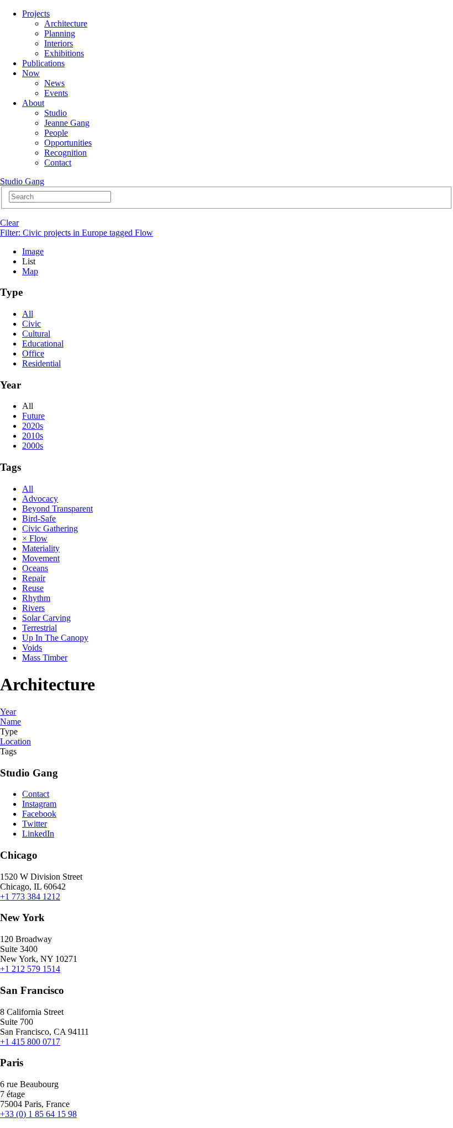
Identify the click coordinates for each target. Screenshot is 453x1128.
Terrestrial (39, 627)
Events (56, 93)
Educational (43, 343)
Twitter (34, 823)
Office (33, 353)
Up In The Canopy (55, 637)
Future (33, 416)
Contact (57, 162)
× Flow (35, 538)
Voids (32, 647)
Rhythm (36, 598)
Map (30, 271)
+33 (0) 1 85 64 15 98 (38, 1114)
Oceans (35, 568)
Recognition (65, 152)
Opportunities (68, 142)
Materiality (41, 548)
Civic (31, 323)
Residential (41, 363)
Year (8, 711)
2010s (32, 435)
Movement (41, 558)
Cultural (36, 333)
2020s (32, 425)
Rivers (33, 608)
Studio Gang (22, 181)
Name (10, 721)
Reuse (33, 588)
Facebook (39, 813)
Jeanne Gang (66, 122)
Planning (59, 33)
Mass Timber (44, 657)
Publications (43, 63)
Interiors (58, 43)
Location (15, 741)
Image (33, 251)
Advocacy (40, 498)
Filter (76, 232)
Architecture (65, 23)
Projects (36, 13)
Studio (55, 113)
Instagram (39, 803)
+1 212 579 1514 (30, 968)
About (33, 103)
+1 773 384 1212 (30, 896)
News (54, 83)
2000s (32, 445)
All (27, 313)
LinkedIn (38, 833)
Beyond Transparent (57, 508)
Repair (33, 578)
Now (31, 73)
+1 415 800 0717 (30, 1041)
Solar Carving (46, 617)
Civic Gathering (50, 528)
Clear (9, 222)
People (56, 132)
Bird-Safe (39, 518)
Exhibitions (64, 53)
